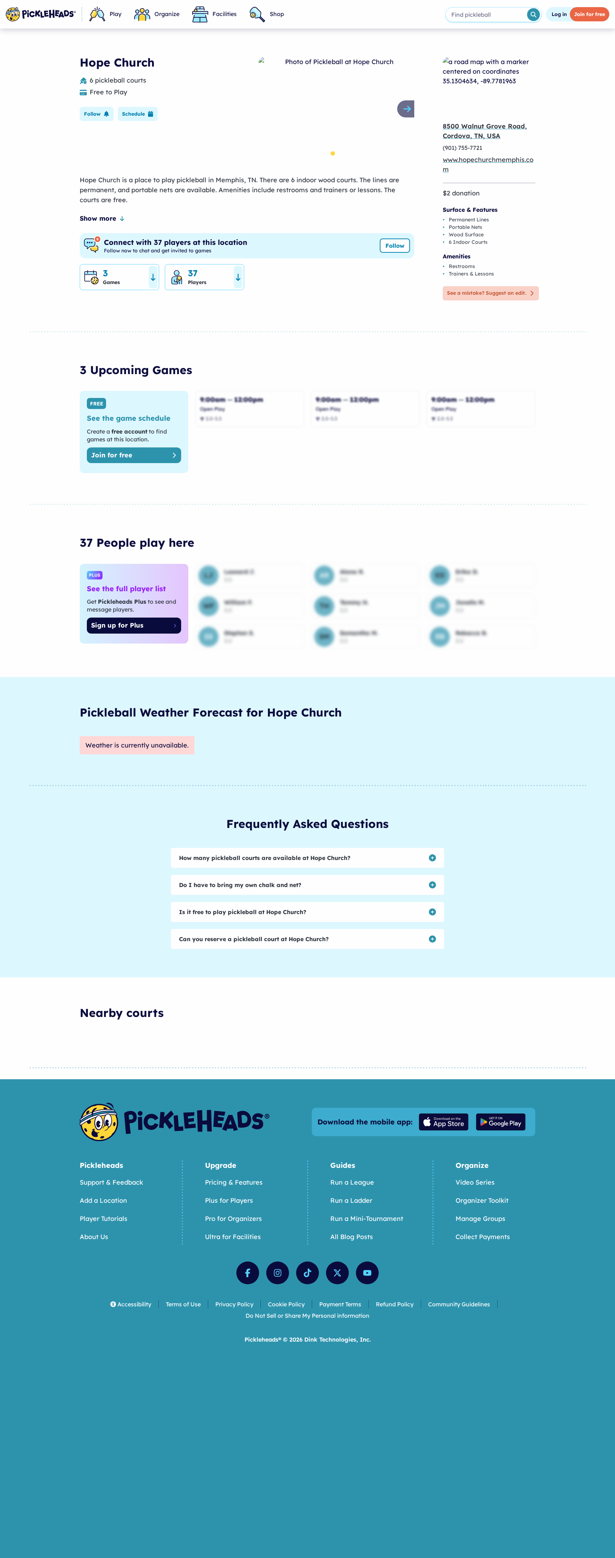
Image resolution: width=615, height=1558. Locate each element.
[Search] (533, 14)
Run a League (352, 1182)
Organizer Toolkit (482, 1200)
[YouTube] (367, 1272)
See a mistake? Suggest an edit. (486, 293)
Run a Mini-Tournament (366, 1219)
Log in (559, 14)
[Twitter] (337, 1272)
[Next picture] (408, 108)
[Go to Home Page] (41, 14)
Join (589, 14)
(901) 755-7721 (462, 147)
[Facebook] (247, 1272)
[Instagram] (277, 1272)
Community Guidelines (459, 1304)
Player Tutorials (103, 1219)
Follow (394, 245)
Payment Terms (340, 1304)
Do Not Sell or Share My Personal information (307, 1315)
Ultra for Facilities (233, 1237)
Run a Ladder (351, 1200)
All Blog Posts (351, 1237)
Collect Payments (483, 1237)
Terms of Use (183, 1304)
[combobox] (486, 14)
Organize (166, 13)
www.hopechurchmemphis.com (488, 164)
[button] (97, 114)
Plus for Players (229, 1200)
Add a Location (103, 1200)
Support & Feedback (111, 1182)
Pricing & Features (234, 1182)
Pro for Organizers (233, 1219)
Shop (277, 13)
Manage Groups (480, 1219)
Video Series (475, 1182)
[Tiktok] (307, 1272)
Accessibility (134, 1304)
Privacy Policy (234, 1304)
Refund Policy (395, 1304)
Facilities (224, 13)
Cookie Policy (286, 1304)
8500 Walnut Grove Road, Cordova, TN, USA (485, 131)
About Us (94, 1237)
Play (115, 13)
